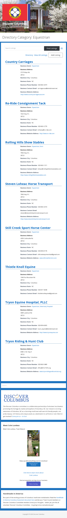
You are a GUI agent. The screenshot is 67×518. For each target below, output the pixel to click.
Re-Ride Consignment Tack (25, 103)
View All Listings (40, 55)
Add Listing (55, 55)
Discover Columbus (14, 24)
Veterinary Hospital (46, 306)
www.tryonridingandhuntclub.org (50, 371)
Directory (29, 55)
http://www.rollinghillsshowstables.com (33, 175)
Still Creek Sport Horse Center (28, 228)
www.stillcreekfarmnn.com (48, 258)
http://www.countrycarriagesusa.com (32, 94)
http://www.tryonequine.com (48, 332)
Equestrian (35, 66)
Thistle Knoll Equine (20, 267)
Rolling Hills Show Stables (24, 142)
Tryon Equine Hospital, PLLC (26, 302)
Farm (41, 146)
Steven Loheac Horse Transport (29, 184)
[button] (64, 4)
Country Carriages (19, 62)
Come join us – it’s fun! (19, 416)
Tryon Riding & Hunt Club (24, 341)
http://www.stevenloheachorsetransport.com (35, 219)
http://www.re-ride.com (46, 133)
